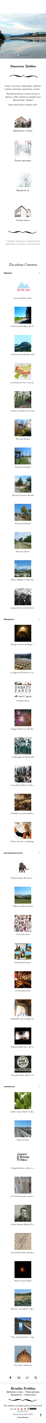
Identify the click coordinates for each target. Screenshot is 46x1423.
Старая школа (30, 1395)
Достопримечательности (13, 853)
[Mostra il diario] (19, 1377)
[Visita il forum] (27, 1377)
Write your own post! (23, 1414)
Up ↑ (40, 1415)
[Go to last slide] (5, 36)
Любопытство (9, 1086)
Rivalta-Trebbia (23, 1389)
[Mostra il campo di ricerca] (35, 1377)
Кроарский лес (16, 1395)
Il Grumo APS (36, 1406)
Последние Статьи (23, 264)
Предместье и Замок (15, 1392)
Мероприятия (9, 619)
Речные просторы (32, 1392)
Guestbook (23, 1417)
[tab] (18, 55)
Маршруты (8, 273)
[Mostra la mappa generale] (10, 1377)
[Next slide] (41, 36)
